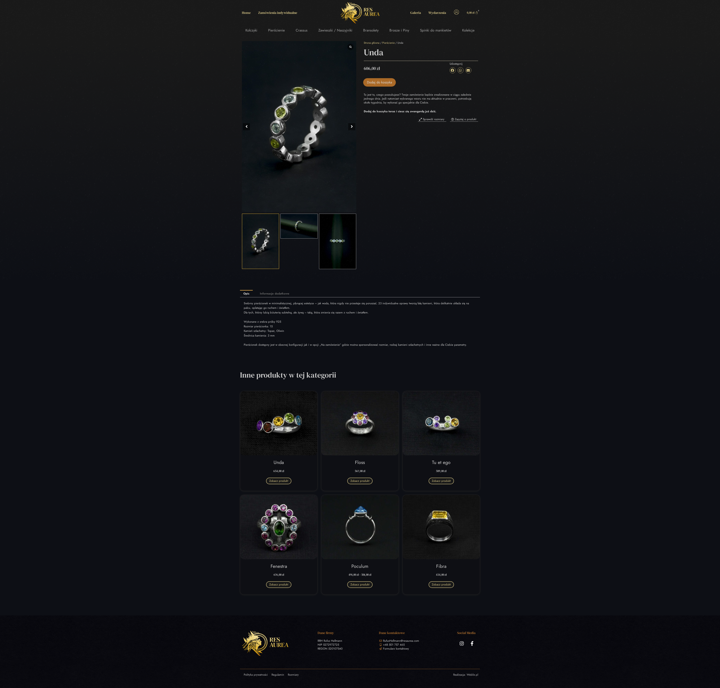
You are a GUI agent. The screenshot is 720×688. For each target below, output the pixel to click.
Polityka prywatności (256, 675)
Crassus (302, 30)
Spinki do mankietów (435, 30)
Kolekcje (468, 30)
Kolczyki (251, 30)
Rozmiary (293, 675)
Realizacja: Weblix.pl (465, 675)
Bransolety (371, 30)
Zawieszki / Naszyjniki (335, 30)
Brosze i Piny (399, 30)
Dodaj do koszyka (379, 82)
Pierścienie (276, 30)
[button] (351, 126)
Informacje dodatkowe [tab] (274, 294)
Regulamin (278, 675)
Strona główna (372, 43)
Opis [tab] (246, 294)
